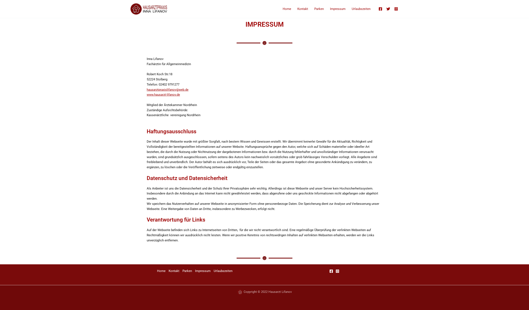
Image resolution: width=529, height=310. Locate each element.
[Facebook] (380, 9)
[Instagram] (396, 9)
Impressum (338, 9)
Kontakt (302, 9)
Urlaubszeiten (361, 9)
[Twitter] (388, 9)
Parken (319, 9)
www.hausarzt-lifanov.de (163, 95)
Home (287, 9)
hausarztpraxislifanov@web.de (167, 90)
